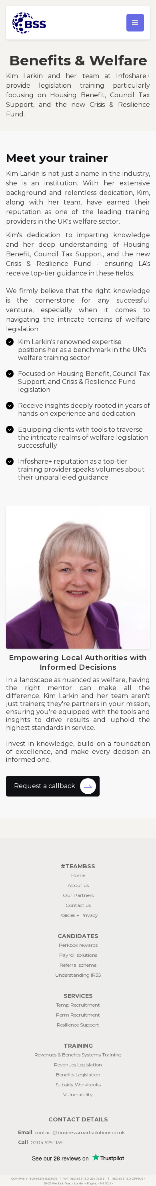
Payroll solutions (78, 955)
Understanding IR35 (78, 975)
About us (78, 885)
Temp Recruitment (78, 1005)
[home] (44, 22)
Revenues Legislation (78, 1065)
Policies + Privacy (78, 915)
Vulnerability (78, 1094)
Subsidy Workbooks (78, 1085)
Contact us (78, 905)
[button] (135, 22)
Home (78, 875)
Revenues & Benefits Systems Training (78, 1055)
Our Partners (78, 895)
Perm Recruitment (78, 1015)
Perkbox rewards (78, 945)
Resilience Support (78, 1025)
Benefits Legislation (78, 1075)
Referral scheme (78, 965)
